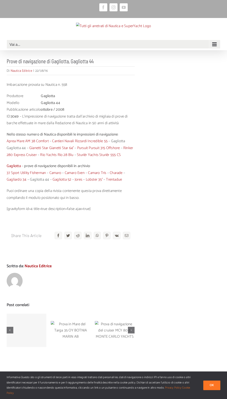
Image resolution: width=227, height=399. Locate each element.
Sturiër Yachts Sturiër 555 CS (99, 155)
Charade (116, 173)
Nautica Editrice (21, 71)
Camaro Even (75, 173)
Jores (78, 179)
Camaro (55, 173)
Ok (212, 385)
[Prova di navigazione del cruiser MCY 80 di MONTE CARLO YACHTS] (115, 330)
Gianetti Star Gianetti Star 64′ (51, 148)
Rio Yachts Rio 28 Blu (56, 155)
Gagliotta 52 (62, 179)
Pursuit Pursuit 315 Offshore (98, 148)
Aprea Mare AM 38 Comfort (28, 141)
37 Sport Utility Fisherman (26, 173)
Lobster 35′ (94, 179)
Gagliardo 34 (16, 179)
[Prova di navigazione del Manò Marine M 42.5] (26, 330)
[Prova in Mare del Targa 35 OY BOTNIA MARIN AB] (70, 330)
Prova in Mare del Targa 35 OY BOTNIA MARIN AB (70, 321)
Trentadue (114, 179)
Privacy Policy (173, 387)
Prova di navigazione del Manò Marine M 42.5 (26, 319)
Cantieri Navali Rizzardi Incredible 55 (80, 141)
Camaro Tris (97, 173)
